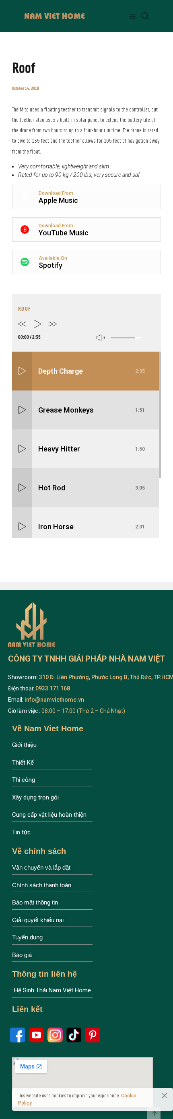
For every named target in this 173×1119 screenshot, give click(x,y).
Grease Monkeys (91, 410)
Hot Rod (91, 488)
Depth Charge (91, 371)
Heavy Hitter (91, 449)
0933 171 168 (52, 688)
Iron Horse (91, 526)
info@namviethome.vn (54, 699)
